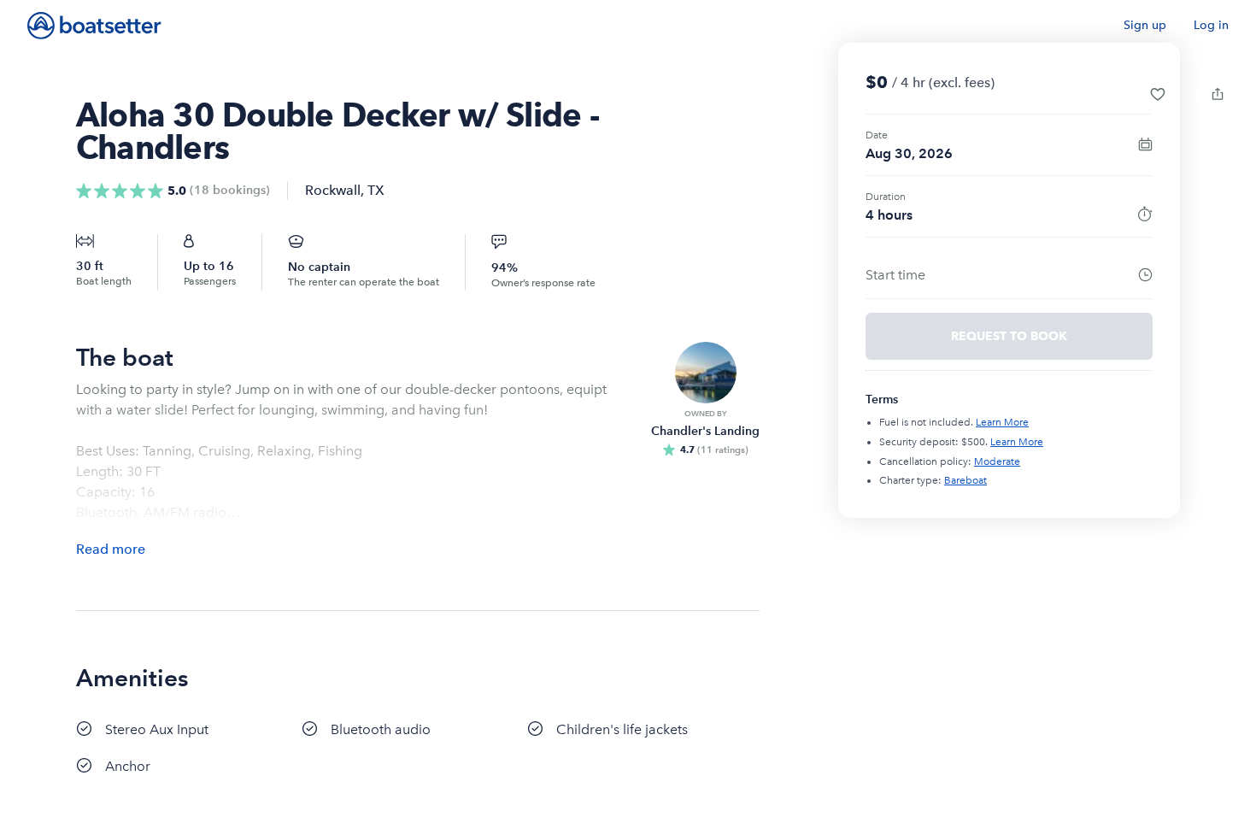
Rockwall (333, 190)
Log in (1211, 25)
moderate (997, 461)
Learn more (1002, 422)
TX (375, 190)
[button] (1157, 94)
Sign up (1145, 25)
